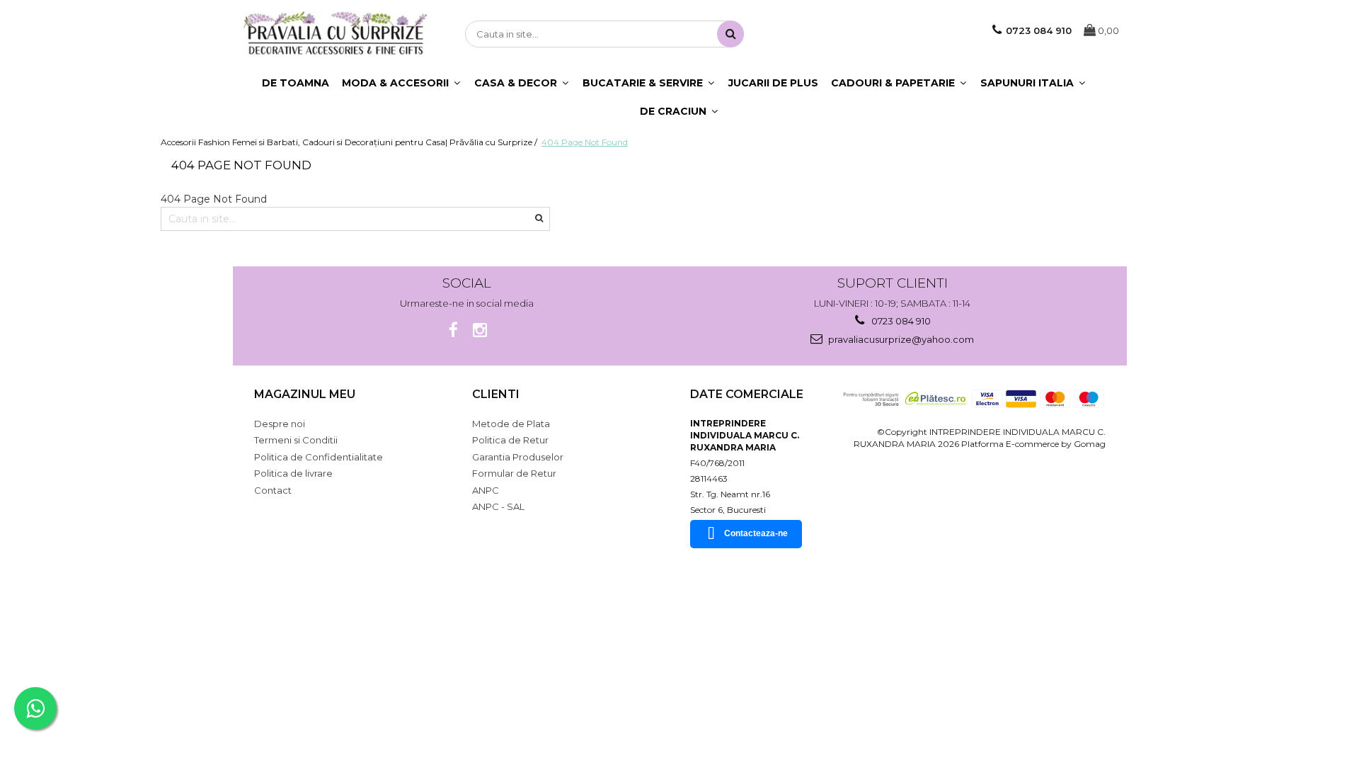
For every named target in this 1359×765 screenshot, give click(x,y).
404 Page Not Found (584, 142)
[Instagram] (480, 330)
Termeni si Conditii (296, 440)
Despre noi (279, 423)
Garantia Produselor (517, 457)
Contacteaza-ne (756, 533)
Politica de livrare (293, 473)
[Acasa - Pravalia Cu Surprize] (335, 34)
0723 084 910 (900, 321)
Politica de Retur (510, 440)
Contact (273, 490)
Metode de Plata (511, 423)
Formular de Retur (514, 473)
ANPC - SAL (498, 506)
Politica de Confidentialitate (318, 457)
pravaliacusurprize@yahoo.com (900, 339)
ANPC (485, 490)
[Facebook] (453, 330)
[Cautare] (730, 34)
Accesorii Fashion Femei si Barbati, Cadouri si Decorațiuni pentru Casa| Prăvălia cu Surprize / (350, 142)
